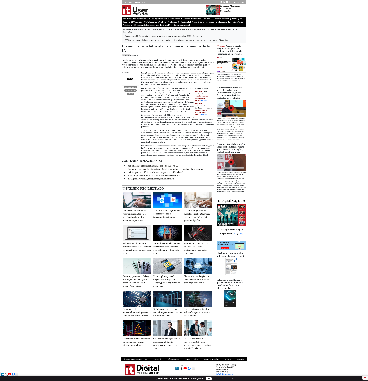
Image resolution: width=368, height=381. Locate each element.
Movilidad (210, 22)
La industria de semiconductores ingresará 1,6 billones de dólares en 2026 (137, 312)
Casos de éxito (198, 22)
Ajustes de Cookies (192, 359)
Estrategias (237, 19)
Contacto (228, 359)
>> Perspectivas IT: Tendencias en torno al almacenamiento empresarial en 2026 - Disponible (162, 36)
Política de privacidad (211, 359)
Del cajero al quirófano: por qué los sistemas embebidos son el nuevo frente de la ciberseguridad (230, 284)
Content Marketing (222, 19)
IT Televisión (136, 22)
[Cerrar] (232, 378)
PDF (235, 234)
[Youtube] (227, 2)
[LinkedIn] (221, 2)
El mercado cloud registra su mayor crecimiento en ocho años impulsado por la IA (197, 279)
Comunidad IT (176, 19)
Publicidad (240, 359)
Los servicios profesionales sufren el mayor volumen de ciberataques (197, 312)
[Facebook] (230, 2)
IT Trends (130, 93)
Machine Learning (130, 90)
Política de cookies (173, 359)
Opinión (126, 22)
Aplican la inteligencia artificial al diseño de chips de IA (153, 166)
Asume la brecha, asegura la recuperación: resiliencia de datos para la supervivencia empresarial (229, 50)
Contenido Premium (192, 19)
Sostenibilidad (184, 22)
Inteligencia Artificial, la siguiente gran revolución (151, 178)
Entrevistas (207, 19)
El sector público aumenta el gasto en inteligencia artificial (154, 175)
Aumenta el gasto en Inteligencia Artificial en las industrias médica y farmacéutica (165, 169)
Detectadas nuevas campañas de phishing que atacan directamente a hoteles (136, 342)
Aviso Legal (157, 359)
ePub (240, 234)
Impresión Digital (235, 22)
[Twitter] (224, 2)
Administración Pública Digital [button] (136, 19)
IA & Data (162, 22)
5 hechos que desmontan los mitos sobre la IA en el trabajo (231, 255)
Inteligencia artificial (130, 87)
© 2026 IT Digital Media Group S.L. (135, 359)
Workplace (172, 22)
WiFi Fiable (127, 25)
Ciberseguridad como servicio (146, 25)
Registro (204, 100)
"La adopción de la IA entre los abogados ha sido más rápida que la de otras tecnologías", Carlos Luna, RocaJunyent (231, 148)
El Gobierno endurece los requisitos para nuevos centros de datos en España (167, 312)
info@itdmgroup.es (224, 374)
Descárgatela (225, 11)
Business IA (165, 25)
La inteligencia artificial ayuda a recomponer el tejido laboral (155, 172)
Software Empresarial (180, 25)
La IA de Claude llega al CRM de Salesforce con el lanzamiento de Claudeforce (166, 214)
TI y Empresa (221, 22)
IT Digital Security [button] (159, 19)
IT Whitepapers (150, 22)
